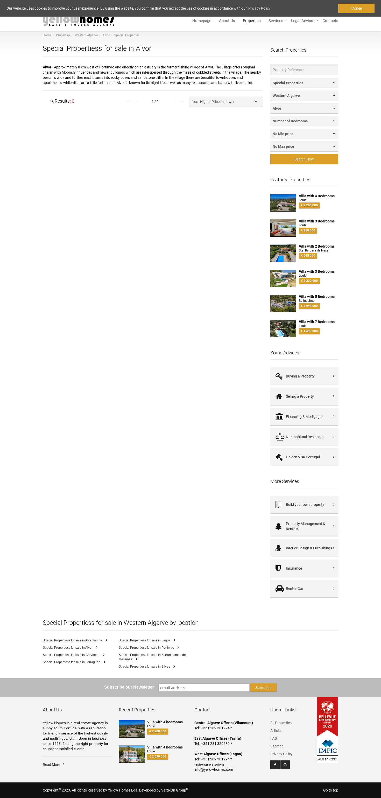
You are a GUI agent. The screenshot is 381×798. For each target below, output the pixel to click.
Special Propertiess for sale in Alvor (68, 647)
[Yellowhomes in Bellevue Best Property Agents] (327, 717)
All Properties (281, 723)
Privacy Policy (281, 754)
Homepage (201, 20)
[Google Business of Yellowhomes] (285, 764)
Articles (276, 731)
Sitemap (277, 746)
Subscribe (263, 687)
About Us (227, 20)
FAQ (273, 738)
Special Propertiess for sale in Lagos (145, 640)
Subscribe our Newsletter (129, 687)
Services (276, 20)
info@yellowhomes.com (213, 769)
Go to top (330, 790)
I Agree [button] (356, 8)
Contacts (330, 20)
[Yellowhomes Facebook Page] (275, 764)
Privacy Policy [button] (259, 8)
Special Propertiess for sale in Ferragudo (72, 662)
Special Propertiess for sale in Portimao (147, 647)
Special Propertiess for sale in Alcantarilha (73, 640)
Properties (252, 20)
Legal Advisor (303, 20)
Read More (51, 764)
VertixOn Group (174, 790)
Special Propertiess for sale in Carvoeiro (71, 655)
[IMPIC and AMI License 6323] (327, 747)
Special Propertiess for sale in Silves (145, 666)
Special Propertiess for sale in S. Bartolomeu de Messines (152, 657)
